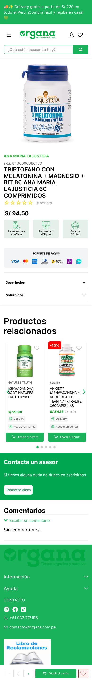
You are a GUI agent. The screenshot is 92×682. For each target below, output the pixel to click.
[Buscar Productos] (81, 49)
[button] (8, 391)
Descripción (15, 282)
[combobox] (46, 49)
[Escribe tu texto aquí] (6, 610)
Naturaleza (14, 295)
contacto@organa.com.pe (32, 627)
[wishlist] (80, 34)
